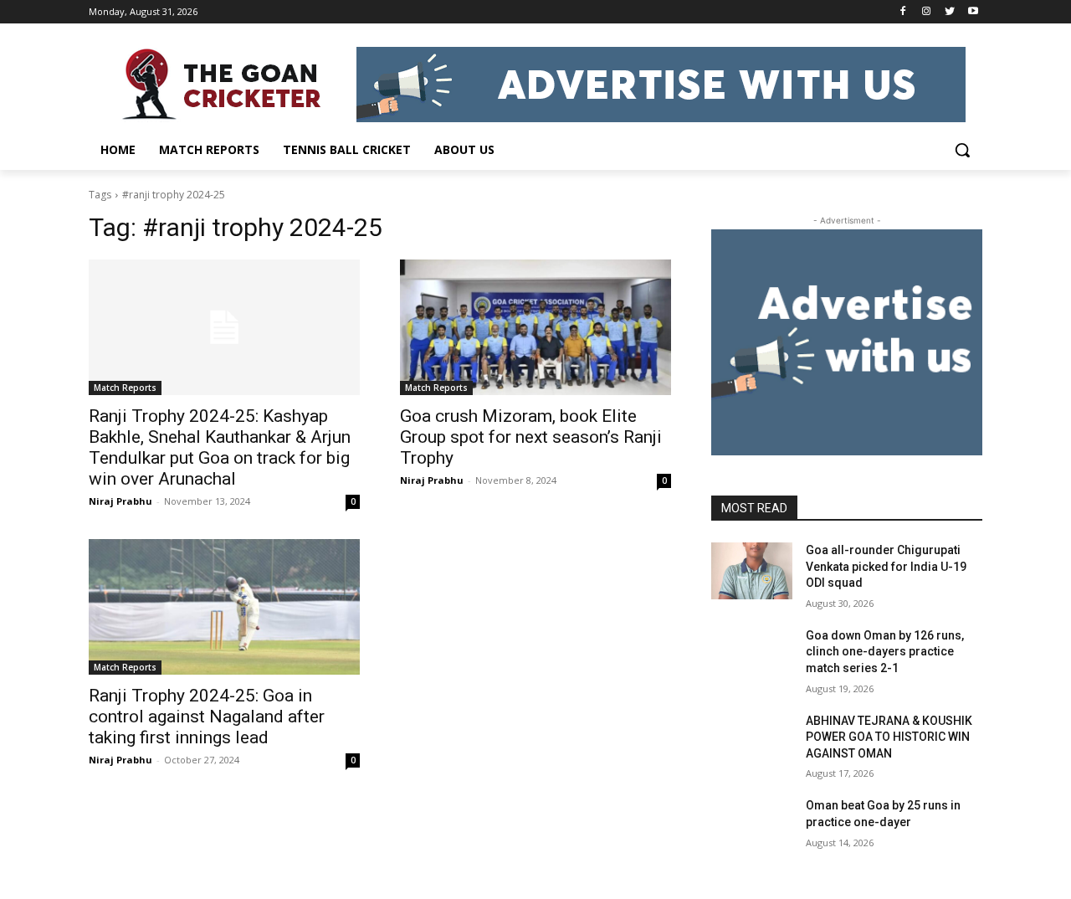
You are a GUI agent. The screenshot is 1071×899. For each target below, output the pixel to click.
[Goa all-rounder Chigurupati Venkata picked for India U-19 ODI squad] (751, 570)
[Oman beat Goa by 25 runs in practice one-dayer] (751, 826)
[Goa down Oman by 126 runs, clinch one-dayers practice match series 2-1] (751, 656)
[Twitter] (949, 12)
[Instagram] (926, 12)
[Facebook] (903, 12)
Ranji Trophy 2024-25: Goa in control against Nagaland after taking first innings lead (207, 716)
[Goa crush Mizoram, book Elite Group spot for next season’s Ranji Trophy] (535, 327)
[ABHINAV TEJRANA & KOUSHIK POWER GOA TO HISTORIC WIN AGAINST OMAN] (751, 741)
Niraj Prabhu (120, 501)
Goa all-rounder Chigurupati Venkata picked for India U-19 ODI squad (886, 566)
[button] (962, 150)
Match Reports (125, 387)
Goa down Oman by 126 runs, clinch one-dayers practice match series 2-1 (885, 652)
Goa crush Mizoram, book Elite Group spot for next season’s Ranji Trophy (531, 437)
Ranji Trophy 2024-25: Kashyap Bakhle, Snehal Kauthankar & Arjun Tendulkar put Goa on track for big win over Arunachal (220, 447)
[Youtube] (972, 12)
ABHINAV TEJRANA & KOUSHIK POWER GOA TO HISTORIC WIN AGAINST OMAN (889, 737)
